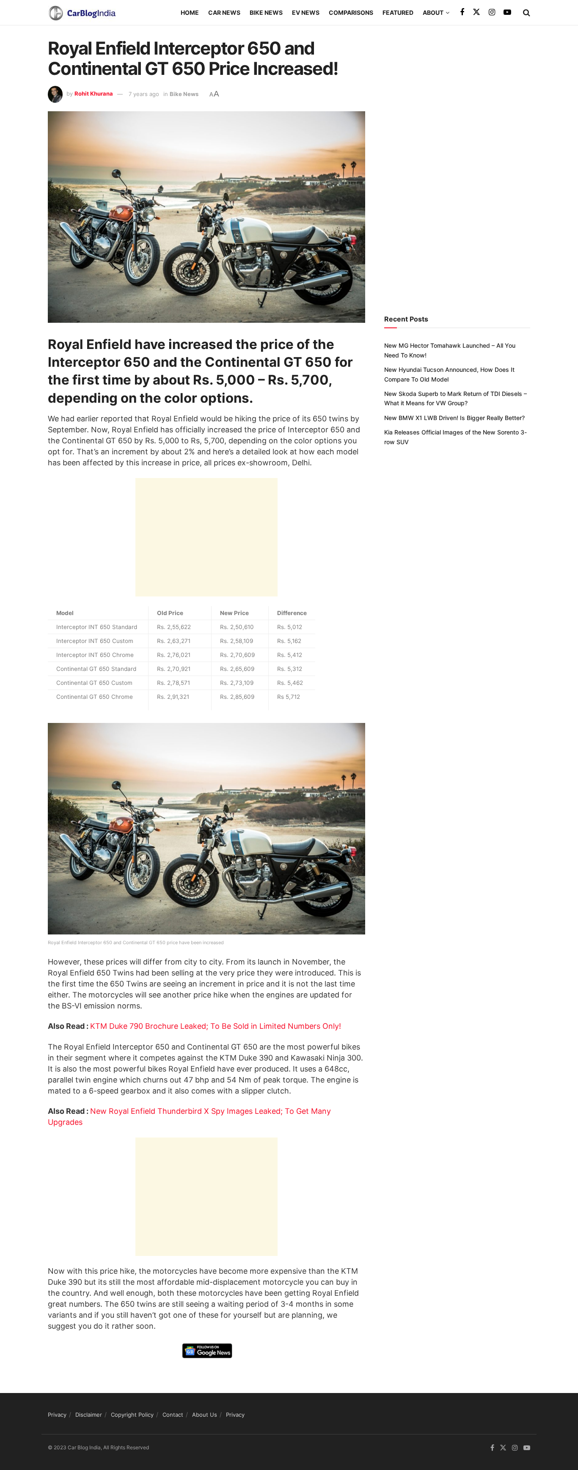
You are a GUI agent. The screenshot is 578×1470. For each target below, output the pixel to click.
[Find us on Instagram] (492, 12)
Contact (172, 1414)
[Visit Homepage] (82, 12)
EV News (305, 12)
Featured (398, 12)
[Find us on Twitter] (476, 12)
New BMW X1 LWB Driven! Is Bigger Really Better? (454, 417)
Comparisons (351, 12)
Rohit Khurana (93, 94)
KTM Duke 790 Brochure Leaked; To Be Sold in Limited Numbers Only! (215, 1026)
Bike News (266, 12)
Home (190, 12)
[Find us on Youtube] (507, 12)
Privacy (57, 1414)
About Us (204, 1414)
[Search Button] (526, 12)
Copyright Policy (132, 1414)
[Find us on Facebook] (462, 12)
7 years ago (144, 94)
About (433, 12)
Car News (224, 12)
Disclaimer (88, 1414)
